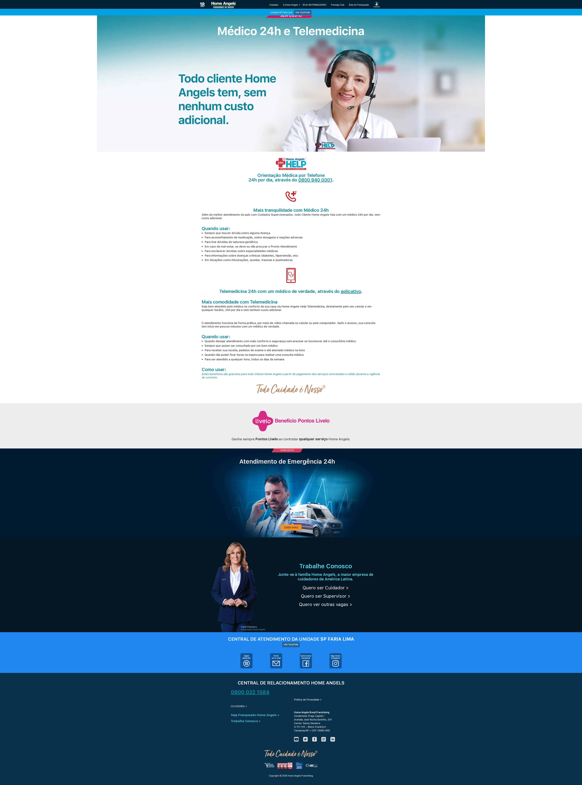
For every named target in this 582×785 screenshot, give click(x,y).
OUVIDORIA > (239, 706)
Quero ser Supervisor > (325, 596)
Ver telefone (302, 12)
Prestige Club (337, 5)
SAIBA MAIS (291, 527)
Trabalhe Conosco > (246, 721)
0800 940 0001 (315, 180)
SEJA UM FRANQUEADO (314, 5)
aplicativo (351, 291)
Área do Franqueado (359, 5)
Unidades (273, 5)
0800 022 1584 (250, 692)
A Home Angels (290, 5)
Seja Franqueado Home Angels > (255, 715)
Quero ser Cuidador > (326, 587)
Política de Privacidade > (308, 699)
